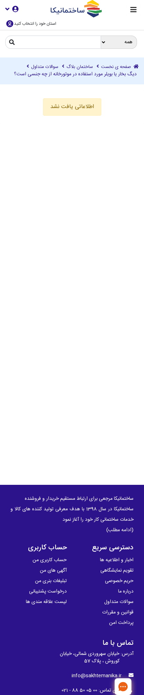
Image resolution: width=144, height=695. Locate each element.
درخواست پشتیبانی (48, 591)
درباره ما (126, 591)
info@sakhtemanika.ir (97, 676)
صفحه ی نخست (116, 67)
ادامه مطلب (119, 530)
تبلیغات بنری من (51, 581)
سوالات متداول (44, 67)
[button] (12, 9)
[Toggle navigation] (133, 10)
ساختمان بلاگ (79, 67)
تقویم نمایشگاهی (117, 570)
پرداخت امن (121, 623)
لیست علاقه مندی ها (46, 602)
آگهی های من (53, 570)
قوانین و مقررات (118, 612)
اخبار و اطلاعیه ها (117, 560)
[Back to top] (100, 686)
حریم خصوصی (119, 581)
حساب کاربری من (50, 560)
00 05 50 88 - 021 (79, 690)
